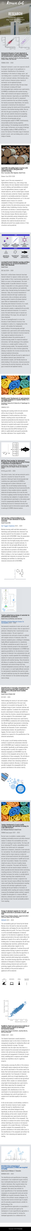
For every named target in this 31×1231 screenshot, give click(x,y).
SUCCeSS (3, 920)
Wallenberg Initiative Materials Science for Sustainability (12, 622)
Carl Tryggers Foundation (8, 526)
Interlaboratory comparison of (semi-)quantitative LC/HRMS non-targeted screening (14, 1167)
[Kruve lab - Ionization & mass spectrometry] (15, 3)
